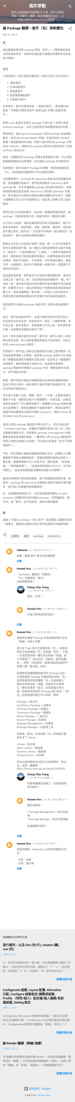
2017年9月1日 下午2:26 (40, 550)
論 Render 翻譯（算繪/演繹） (23, 1043)
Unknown (22, 550)
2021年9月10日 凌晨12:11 (41, 777)
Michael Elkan (44, 1095)
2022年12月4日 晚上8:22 (55, 799)
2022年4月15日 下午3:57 (44, 843)
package (38, 536)
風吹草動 (37, 5)
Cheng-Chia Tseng (38, 587)
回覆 (19, 561)
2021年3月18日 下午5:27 (41, 590)
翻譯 (26, 536)
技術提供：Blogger (39, 1088)
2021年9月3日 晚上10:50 (44, 632)
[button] (70, 29)
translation (54, 536)
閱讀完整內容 (64, 979)
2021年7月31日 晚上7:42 (55, 609)
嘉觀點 (15, 536)
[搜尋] (70, 7)
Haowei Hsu (24, 568)
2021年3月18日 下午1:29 (44, 568)
